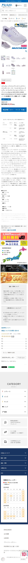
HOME (2, 21)
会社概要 (6, 534)
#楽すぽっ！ (13, 15)
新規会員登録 (7, 530)
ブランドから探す (7, 21)
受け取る (23, 559)
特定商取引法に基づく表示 (11, 546)
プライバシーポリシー (10, 542)
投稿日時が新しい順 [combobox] (8, 357)
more (14, 422)
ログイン (19, 5)
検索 (3, 10)
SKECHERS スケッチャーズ (19, 21)
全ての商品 (4, 18)
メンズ (18, 18)
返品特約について (5, 327)
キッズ (24, 18)
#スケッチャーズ (23, 15)
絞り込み (22, 357)
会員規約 (6, 538)
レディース (12, 18)
